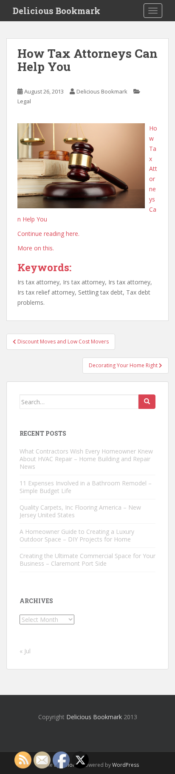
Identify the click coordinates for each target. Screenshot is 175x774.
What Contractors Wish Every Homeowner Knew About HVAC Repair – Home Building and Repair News (86, 459)
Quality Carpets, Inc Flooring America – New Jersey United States (80, 511)
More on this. (35, 248)
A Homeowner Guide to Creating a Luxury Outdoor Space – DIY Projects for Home (77, 535)
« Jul (25, 651)
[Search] (146, 401)
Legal (24, 101)
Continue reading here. (48, 234)
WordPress (125, 764)
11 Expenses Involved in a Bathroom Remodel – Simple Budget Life (86, 487)
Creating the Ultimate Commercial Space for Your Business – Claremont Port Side (87, 559)
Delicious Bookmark (56, 10)
